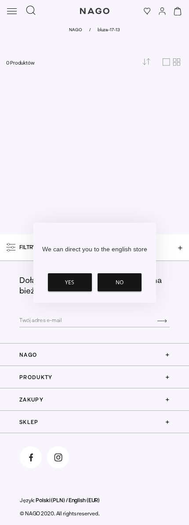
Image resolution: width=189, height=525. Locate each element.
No (120, 282)
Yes (69, 282)
